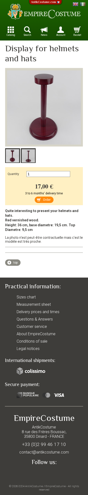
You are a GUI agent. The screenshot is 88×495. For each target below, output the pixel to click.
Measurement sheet (34, 304)
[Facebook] (44, 473)
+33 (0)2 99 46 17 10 (44, 444)
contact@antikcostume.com (44, 452)
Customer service (32, 326)
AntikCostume (34, 486)
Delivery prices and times (38, 311)
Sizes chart (26, 297)
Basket (77, 35)
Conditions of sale (32, 341)
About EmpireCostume (36, 334)
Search (27, 35)
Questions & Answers (35, 319)
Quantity (13, 174)
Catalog (10, 35)
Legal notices (28, 348)
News (44, 35)
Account (60, 35)
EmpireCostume (55, 486)
